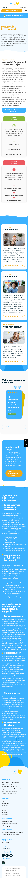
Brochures (5, 806)
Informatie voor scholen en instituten (12, 832)
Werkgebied (5, 803)
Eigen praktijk (5, 842)
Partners (4, 810)
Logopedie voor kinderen (9, 793)
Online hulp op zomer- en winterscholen (13, 826)
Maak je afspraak (7, 821)
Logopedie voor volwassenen (10, 791)
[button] (15, 387)
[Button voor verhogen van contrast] (26, 441)
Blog (3, 801)
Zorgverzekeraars (7, 808)
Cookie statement (8, 874)
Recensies (5, 812)
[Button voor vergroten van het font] (26, 445)
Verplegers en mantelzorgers (10, 786)
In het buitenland (7, 784)
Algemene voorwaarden (17, 874)
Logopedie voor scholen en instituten (13, 789)
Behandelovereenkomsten (9, 824)
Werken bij (5, 815)
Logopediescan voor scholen (10, 782)
